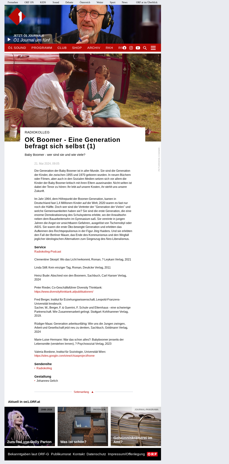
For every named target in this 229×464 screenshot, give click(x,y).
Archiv (93, 48)
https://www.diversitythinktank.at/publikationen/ (63, 291)
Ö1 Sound (17, 48)
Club (62, 48)
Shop (77, 48)
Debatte (69, 2)
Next (158, 425)
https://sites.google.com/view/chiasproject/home (64, 355)
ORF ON (29, 2)
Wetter (100, 2)
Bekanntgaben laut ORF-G (28, 454)
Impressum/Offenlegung (126, 454)
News (124, 2)
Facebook (124, 48)
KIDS (43, 2)
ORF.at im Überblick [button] (146, 2)
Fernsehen (13, 2)
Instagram (131, 48)
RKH (109, 48)
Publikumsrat (61, 454)
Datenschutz (96, 454)
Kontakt (79, 454)
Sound (56, 2)
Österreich (85, 2)
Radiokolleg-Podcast (47, 251)
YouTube (138, 48)
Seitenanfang (81, 391)
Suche (145, 48)
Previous (7, 425)
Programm (41, 48)
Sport (112, 2)
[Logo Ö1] (17, 16)
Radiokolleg (44, 368)
